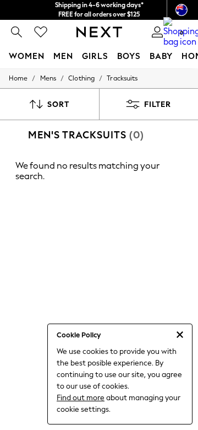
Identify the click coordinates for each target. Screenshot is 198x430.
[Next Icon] (99, 31)
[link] (16, 32)
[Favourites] (41, 32)
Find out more (81, 397)
